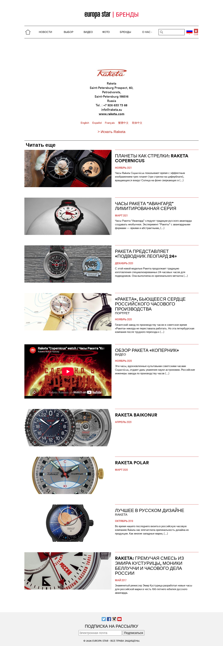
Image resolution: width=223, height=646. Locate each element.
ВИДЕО (88, 32)
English (85, 122)
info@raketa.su (111, 110)
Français (110, 122)
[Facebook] (109, 619)
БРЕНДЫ (125, 32)
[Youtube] (119, 619)
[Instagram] (114, 619)
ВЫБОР (68, 32)
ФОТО (106, 32)
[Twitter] (104, 619)
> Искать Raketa (111, 132)
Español (97, 122)
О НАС (146, 32)
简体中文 (137, 122)
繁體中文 (123, 122)
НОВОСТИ (45, 32)
